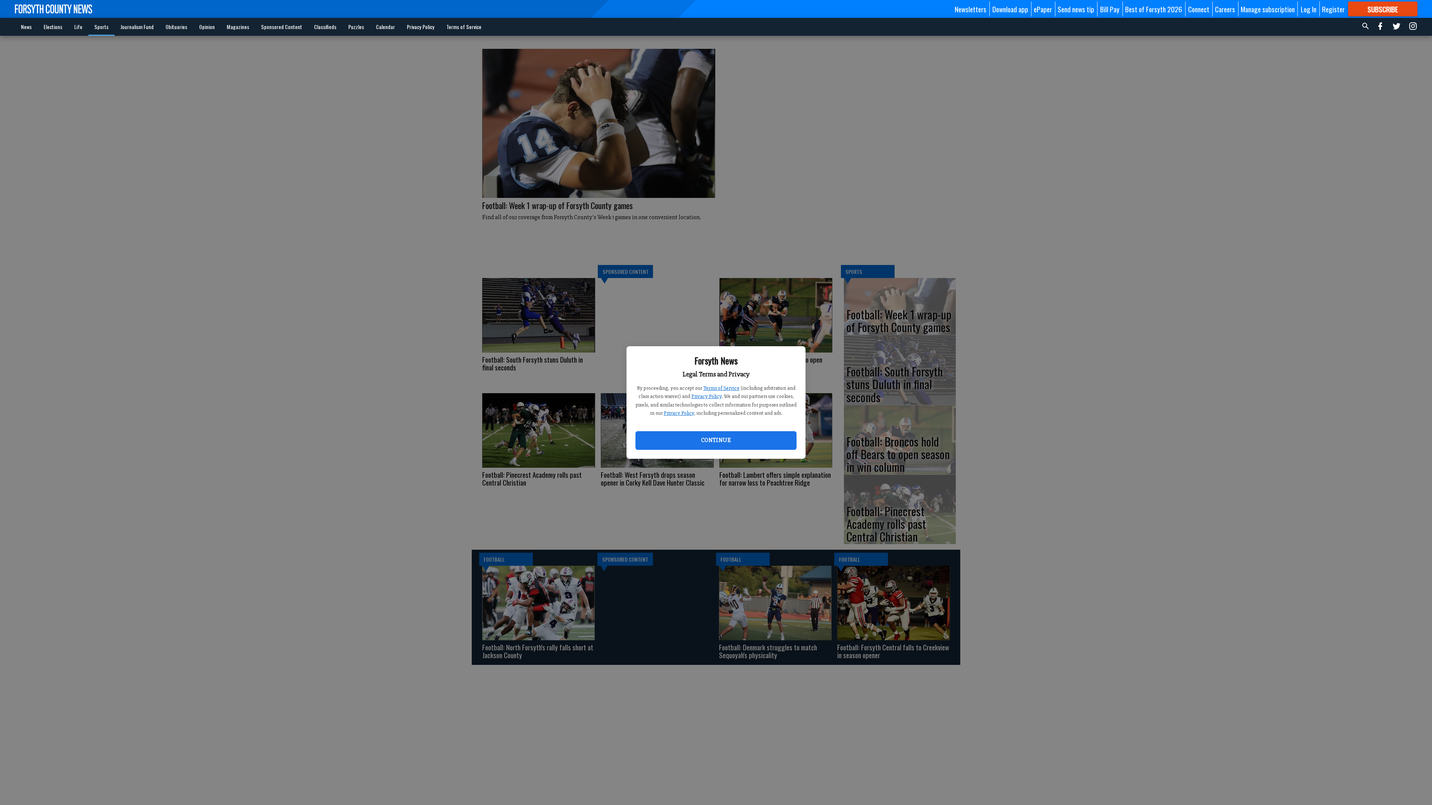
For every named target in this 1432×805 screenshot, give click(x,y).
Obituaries (176, 27)
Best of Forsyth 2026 (1153, 9)
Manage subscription (1268, 9)
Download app (1010, 9)
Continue (716, 440)
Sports (101, 27)
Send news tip (1076, 9)
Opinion (207, 27)
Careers (1225, 9)
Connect (1198, 9)
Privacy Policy (706, 396)
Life (78, 27)
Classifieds (325, 27)
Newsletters (970, 9)
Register (1333, 9)
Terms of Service (721, 388)
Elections (53, 27)
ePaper (1043, 9)
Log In (1308, 9)
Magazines (238, 27)
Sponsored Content (281, 27)
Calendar (385, 27)
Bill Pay (1109, 9)
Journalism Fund (137, 27)
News (26, 27)
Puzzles (356, 27)
